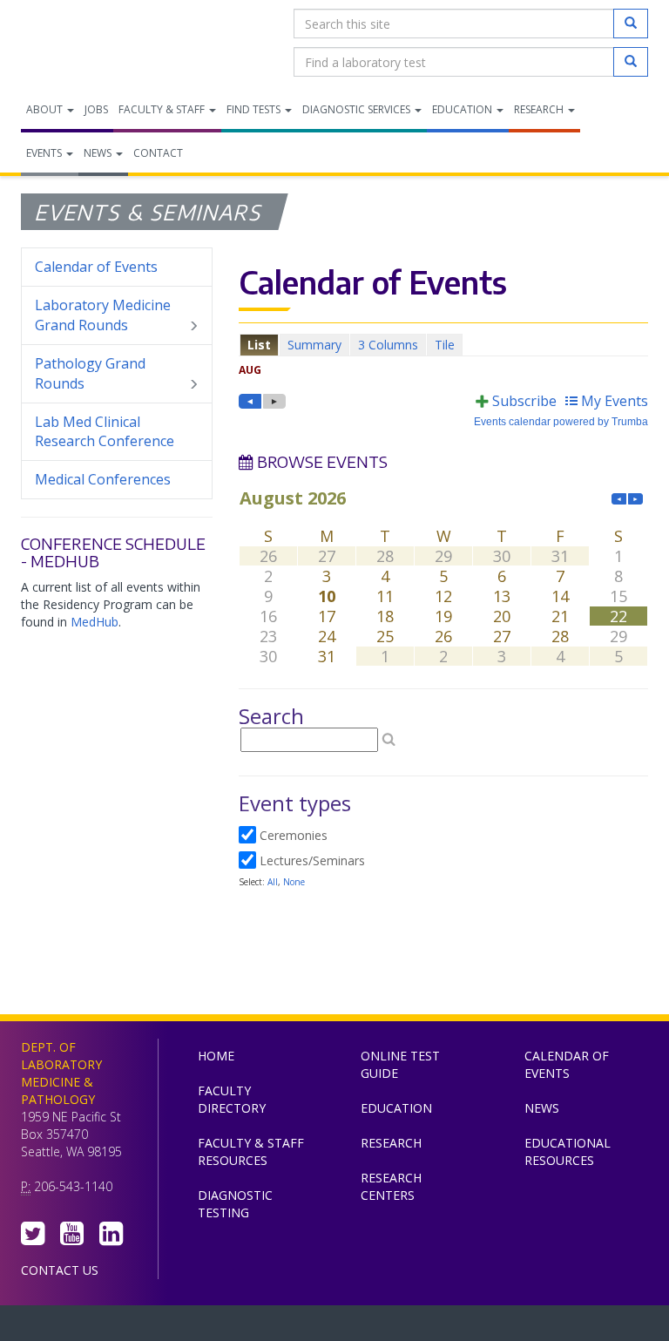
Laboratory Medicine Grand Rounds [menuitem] (103, 315)
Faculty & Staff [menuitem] (162, 109)
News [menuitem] (99, 153)
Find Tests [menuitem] (254, 109)
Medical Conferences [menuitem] (103, 479)
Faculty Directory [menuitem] (232, 1099)
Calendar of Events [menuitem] (96, 266)
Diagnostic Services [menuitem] (357, 109)
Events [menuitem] (45, 153)
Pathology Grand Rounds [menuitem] (90, 373)
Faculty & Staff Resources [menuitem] (251, 1151)
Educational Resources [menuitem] (567, 1151)
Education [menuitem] (463, 109)
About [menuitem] (45, 109)
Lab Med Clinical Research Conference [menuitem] (104, 431)
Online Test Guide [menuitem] (400, 1064)
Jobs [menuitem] (96, 109)
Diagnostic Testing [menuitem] (235, 1204)
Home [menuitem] (216, 1055)
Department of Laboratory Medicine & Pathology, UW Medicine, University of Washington (110, 42)
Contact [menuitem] (158, 153)
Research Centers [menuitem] (391, 1186)
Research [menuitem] (540, 109)
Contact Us (59, 1270)
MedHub (94, 621)
